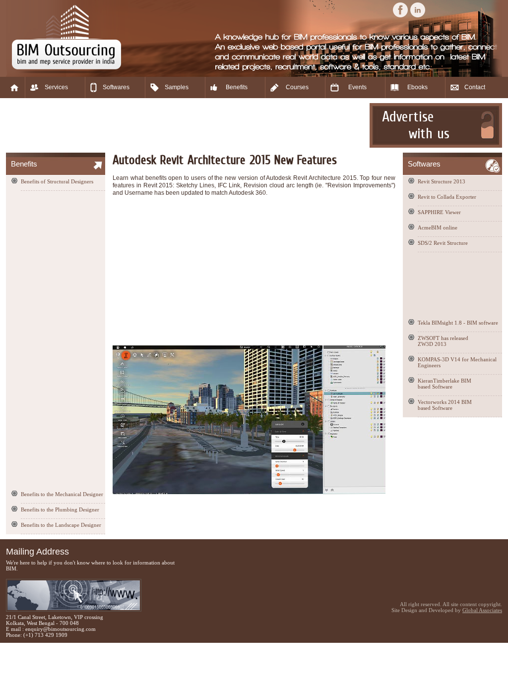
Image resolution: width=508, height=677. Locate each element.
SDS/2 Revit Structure (443, 243)
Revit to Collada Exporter (447, 197)
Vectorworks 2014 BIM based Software (445, 405)
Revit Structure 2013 (441, 181)
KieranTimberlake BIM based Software (444, 384)
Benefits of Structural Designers (57, 181)
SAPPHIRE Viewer (439, 212)
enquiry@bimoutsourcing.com (60, 629)
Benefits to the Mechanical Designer (62, 494)
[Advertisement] (186, 125)
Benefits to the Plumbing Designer (60, 509)
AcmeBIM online (437, 227)
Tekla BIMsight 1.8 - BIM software (458, 323)
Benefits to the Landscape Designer (61, 525)
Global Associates (482, 610)
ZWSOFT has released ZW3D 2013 (443, 341)
